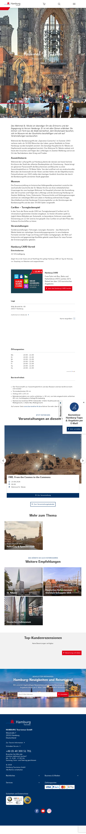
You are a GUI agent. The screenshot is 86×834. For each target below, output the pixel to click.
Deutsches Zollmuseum (23, 611)
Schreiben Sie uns (12, 746)
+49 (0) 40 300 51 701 (18, 751)
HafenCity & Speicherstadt (23, 535)
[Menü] (22, 797)
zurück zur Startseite (43, 722)
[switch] (18, 802)
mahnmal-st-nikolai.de (19, 315)
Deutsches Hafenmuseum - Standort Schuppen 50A (62, 581)
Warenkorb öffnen (44, 4)
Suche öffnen (59, 4)
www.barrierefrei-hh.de (32, 406)
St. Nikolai (23, 581)
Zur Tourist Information (14, 743)
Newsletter (61, 411)
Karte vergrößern (66, 318)
